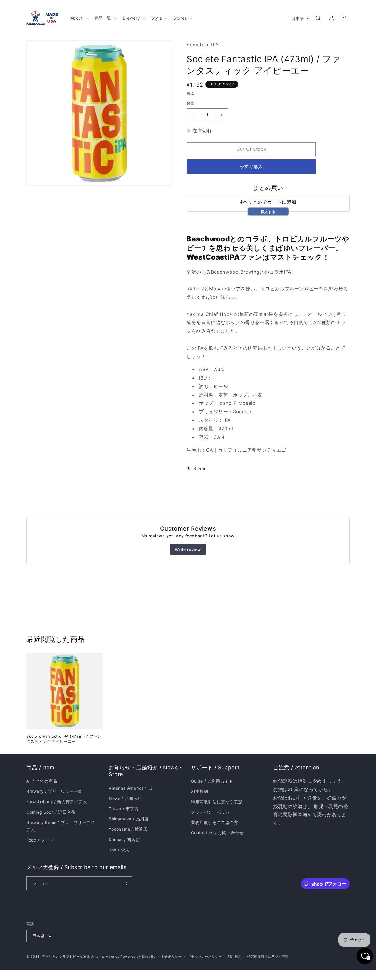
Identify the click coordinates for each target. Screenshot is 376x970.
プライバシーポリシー (212, 812)
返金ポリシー (171, 956)
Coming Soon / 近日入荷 (50, 812)
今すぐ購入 (251, 166)
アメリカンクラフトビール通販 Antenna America (81, 956)
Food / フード (40, 839)
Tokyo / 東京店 (124, 808)
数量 (190, 103)
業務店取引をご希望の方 (214, 822)
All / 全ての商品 (41, 780)
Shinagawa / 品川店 (129, 818)
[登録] (125, 883)
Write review (188, 549)
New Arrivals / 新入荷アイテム (56, 801)
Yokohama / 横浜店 (128, 829)
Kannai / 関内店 (124, 839)
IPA (215, 45)
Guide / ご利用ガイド (212, 780)
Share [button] (199, 468)
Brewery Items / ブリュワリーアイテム (60, 826)
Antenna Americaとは (130, 788)
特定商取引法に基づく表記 (216, 801)
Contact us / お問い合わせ (217, 832)
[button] (79, 18)
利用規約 (199, 791)
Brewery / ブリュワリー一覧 (54, 791)
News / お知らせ (125, 798)
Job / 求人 (119, 849)
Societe (195, 45)
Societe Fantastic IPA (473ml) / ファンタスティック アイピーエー (63, 739)
